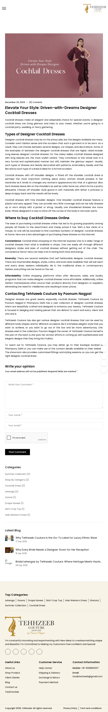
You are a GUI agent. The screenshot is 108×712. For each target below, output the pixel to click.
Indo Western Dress (76, 600)
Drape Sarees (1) (14, 503)
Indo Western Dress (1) (17, 514)
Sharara (94, 600)
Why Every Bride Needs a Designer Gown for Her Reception (52, 549)
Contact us (11, 687)
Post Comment (17, 452)
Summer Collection (15, 605)
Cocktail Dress (37, 605)
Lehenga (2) (11, 491)
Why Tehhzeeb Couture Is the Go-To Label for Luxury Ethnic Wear (56, 537)
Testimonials (12, 691)
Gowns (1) (10, 497)
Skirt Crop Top (54, 600)
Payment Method (48, 682)
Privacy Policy (70, 708)
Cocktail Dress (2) (15, 485)
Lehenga (9, 600)
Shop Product (12, 672)
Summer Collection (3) (17, 474)
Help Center (45, 668)
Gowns (21, 600)
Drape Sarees (35, 600)
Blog (7, 682)
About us (10, 668)
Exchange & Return (49, 677)
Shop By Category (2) (17, 479)
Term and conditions (91, 708)
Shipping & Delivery (49, 672)
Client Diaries (12, 677)
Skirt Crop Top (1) (14, 509)
